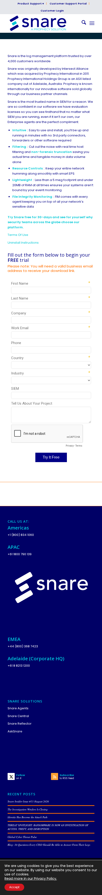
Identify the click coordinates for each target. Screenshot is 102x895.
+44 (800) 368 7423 (23, 646)
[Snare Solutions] (42, 23)
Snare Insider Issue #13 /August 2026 (28, 801)
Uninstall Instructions (23, 242)
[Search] (81, 23)
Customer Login (52, 10)
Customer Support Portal (68, 3)
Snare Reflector (20, 723)
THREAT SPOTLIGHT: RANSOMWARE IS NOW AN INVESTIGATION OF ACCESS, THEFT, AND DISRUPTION (48, 827)
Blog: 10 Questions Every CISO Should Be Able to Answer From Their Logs (49, 844)
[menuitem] (30, 3)
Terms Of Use (18, 235)
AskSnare (15, 731)
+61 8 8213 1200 (19, 665)
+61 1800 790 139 (20, 554)
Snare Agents (18, 708)
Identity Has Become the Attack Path (27, 817)
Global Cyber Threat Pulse (22, 837)
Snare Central (18, 716)
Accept (14, 887)
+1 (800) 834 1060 (21, 535)
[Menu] (91, 23)
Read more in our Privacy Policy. (31, 878)
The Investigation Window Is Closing (28, 809)
